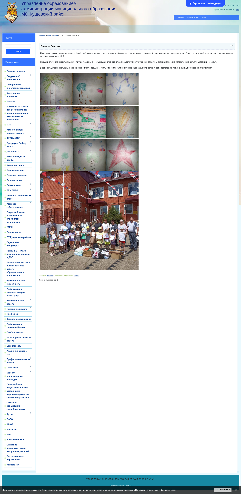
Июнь (55, 35)
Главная (180, 17)
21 (61, 35)
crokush (76, 275)
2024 (49, 35)
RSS (237, 9)
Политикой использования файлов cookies (155, 490)
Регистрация (192, 17)
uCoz (129, 486)
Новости (50, 275)
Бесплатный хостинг (118, 486)
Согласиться (223, 490)
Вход (204, 17)
